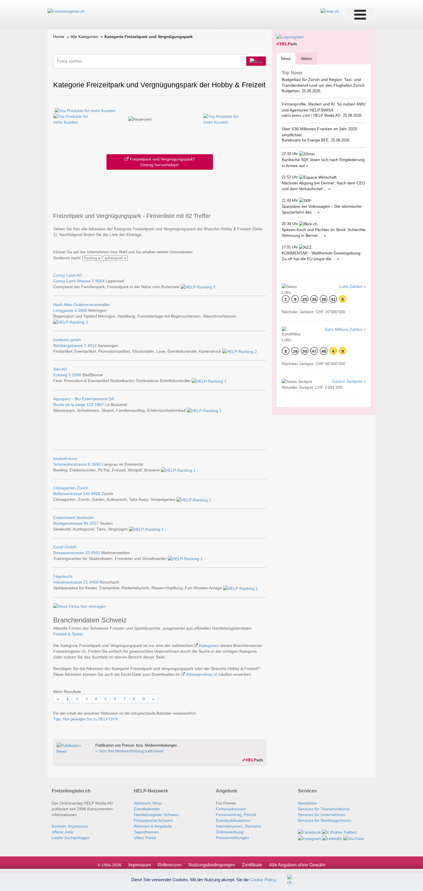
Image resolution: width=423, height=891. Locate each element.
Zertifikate (252, 864)
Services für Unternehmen (322, 814)
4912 (92, 345)
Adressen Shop (148, 803)
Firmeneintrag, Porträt (236, 814)
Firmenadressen (231, 809)
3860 (82, 310)
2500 (76, 375)
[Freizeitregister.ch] (66, 11)
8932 (95, 552)
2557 (94, 523)
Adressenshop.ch (202, 674)
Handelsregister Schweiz (156, 814)
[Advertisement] (159, 190)
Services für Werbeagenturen (324, 820)
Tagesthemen (146, 832)
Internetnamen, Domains (238, 826)
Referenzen (170, 864)
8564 (99, 281)
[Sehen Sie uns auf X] (339, 832)
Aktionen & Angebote (153, 826)
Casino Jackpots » (349, 381)
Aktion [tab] (306, 58)
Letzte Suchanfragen (71, 837)
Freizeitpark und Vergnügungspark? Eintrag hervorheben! (162, 162)
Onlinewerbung (229, 832)
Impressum (139, 864)
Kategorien (209, 645)
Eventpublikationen (233, 820)
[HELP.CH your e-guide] (330, 11)
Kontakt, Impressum (70, 826)
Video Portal (145, 837)
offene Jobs (62, 832)
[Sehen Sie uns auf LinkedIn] (332, 838)
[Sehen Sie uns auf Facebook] (309, 832)
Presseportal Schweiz (153, 820)
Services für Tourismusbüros (324, 809)
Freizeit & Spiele (68, 634)
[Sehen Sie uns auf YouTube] (353, 838)
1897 (99, 404)
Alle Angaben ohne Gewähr (297, 864)
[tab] (286, 58)
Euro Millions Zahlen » (345, 329)
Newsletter (307, 803)
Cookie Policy (263, 879)
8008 (95, 493)
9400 (93, 582)
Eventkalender (147, 809)
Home (58, 36)
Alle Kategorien (84, 36)
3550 (96, 464)
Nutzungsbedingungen (211, 864)
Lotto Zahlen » (352, 286)
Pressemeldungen (232, 837)
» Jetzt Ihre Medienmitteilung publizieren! (129, 751)
